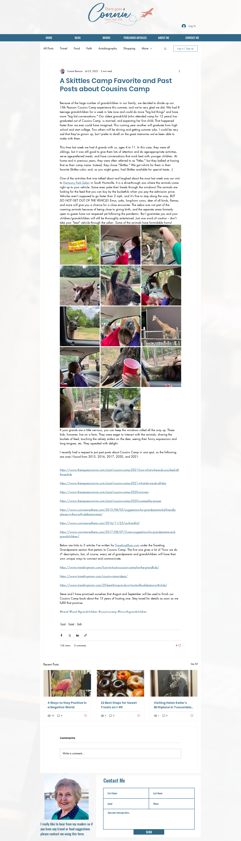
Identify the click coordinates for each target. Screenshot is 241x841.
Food (77, 48)
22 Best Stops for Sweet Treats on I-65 (119, 705)
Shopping (129, 48)
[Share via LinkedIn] (77, 635)
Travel (63, 48)
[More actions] (179, 71)
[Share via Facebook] (61, 635)
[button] (165, 48)
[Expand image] (80, 245)
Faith (89, 48)
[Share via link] (85, 635)
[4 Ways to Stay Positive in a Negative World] (67, 683)
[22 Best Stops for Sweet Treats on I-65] (120, 683)
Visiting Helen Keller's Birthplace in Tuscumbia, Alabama (173, 705)
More (145, 48)
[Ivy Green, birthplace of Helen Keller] (173, 683)
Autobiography (108, 48)
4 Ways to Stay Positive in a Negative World (67, 705)
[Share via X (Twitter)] (69, 635)
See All (194, 663)
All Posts (48, 48)
